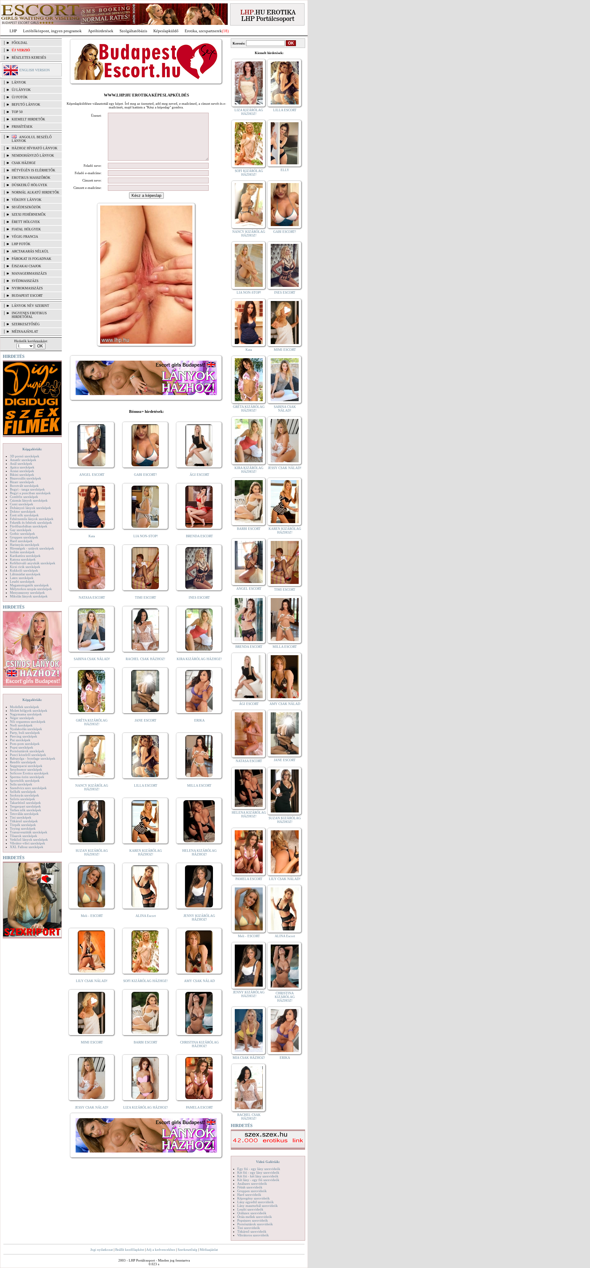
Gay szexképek (20, 530)
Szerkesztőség (187, 1249)
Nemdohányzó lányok (33, 155)
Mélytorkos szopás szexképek (31, 589)
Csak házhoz (24, 163)
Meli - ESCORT (92, 916)
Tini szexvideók (248, 1228)
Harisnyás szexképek (24, 544)
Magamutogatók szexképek (29, 585)
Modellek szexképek (24, 707)
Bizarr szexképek (22, 482)
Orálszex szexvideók (251, 1213)
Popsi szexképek (21, 747)
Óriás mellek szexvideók (254, 1217)
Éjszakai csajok (26, 266)
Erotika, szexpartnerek (203, 31)
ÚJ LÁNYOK (21, 90)
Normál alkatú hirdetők (35, 192)
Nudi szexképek (21, 725)
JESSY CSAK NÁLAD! (91, 1107)
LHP (13, 31)
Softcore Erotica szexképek (29, 773)
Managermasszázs (29, 273)
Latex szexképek (21, 578)
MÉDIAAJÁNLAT (25, 331)
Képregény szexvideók (253, 1198)
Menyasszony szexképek (27, 592)
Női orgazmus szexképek (27, 721)
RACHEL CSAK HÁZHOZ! (145, 659)
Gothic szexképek (22, 533)
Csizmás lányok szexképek (29, 500)
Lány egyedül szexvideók (255, 1202)
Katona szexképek (23, 559)
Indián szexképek (22, 552)
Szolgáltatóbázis (133, 31)
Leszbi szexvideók (250, 1209)
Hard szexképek (21, 541)
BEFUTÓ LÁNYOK (26, 104)
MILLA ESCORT (199, 785)
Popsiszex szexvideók (252, 1220)
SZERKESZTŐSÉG (26, 324)
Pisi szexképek (20, 740)
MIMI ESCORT (92, 1042)
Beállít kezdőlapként (129, 1249)
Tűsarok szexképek (23, 836)
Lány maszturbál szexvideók (257, 1205)
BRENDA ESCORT (199, 536)
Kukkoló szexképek (24, 570)
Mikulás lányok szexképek (29, 596)
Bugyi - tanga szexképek (27, 489)
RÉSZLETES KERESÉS (29, 57)
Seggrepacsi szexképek (26, 766)
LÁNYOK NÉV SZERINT (30, 305)
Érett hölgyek (26, 222)
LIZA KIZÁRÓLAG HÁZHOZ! (145, 1107)
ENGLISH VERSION (34, 70)
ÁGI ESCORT (199, 474)
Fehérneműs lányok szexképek (31, 519)
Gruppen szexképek (24, 537)
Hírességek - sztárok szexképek (32, 548)
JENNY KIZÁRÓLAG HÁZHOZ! (199, 917)
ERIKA (199, 720)
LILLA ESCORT (145, 785)
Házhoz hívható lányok (34, 148)
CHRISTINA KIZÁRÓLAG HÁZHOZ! (199, 1044)
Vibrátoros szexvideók (253, 1235)
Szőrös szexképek (22, 799)
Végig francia (25, 236)
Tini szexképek (20, 817)
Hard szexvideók (249, 1194)
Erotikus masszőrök (31, 177)
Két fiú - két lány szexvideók (257, 1176)
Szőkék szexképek (23, 791)
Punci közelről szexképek (28, 755)
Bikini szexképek (22, 474)
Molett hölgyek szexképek (28, 710)
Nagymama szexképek (26, 714)
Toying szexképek (23, 828)
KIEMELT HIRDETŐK (28, 119)
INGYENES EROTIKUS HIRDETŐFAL (29, 315)
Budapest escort (27, 295)
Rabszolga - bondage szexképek (32, 758)
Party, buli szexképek (25, 732)
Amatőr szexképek (23, 460)
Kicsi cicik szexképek (25, 567)
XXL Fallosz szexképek (26, 847)
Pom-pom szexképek (25, 744)
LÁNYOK (19, 82)
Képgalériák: (32, 449)
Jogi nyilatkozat (101, 1249)
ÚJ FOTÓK (20, 97)
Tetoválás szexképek (24, 814)
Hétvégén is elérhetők (33, 170)
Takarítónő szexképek (25, 802)
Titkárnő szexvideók (251, 1231)
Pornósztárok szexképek (27, 751)
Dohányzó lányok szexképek (30, 508)
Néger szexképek (22, 718)
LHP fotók (21, 244)
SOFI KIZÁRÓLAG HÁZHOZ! (145, 981)
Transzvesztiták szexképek (28, 832)
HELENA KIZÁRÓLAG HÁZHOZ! (199, 852)
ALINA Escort (146, 916)
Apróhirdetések (100, 31)
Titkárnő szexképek (24, 821)
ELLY (285, 170)
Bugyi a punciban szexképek (30, 493)
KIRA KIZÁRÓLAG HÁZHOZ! (199, 659)
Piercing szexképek (23, 736)
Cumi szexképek (21, 504)
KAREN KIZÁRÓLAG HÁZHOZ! (145, 852)
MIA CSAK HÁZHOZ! (249, 1057)
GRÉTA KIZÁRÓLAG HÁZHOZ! (92, 722)
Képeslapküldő (166, 31)
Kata (91, 536)
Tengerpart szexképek (25, 806)
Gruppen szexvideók (252, 1191)
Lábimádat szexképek (25, 574)
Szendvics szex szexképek (28, 788)
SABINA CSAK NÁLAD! (92, 659)
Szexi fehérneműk (29, 214)
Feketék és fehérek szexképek (31, 522)
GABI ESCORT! (145, 474)
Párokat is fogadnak (31, 258)
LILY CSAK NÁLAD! (92, 981)
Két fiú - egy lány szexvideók (258, 1172)
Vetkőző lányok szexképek (29, 839)
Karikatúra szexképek (25, 556)
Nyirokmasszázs (27, 288)
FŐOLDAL (20, 43)
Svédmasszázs (25, 281)
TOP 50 (17, 112)
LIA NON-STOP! (145, 536)
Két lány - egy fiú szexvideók (258, 1180)
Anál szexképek (21, 463)
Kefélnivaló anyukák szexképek (32, 563)
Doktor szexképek (23, 511)
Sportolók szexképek (25, 780)
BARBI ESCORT (145, 1042)
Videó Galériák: (268, 1162)
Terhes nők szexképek (25, 810)
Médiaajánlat (209, 1249)
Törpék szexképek (23, 825)
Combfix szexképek (24, 497)
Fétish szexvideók (249, 1187)
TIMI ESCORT (145, 597)
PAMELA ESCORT (199, 1107)
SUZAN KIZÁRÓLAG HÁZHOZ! (92, 852)
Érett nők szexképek (24, 515)
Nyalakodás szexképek (26, 729)
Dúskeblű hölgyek (29, 185)
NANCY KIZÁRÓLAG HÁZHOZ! (91, 787)
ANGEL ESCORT (91, 474)
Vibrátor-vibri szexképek (27, 843)
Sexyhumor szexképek (26, 769)
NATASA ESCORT (92, 597)
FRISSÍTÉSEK (22, 126)
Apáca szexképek (22, 467)
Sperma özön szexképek (27, 777)
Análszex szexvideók (252, 1183)
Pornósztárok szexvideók (255, 1224)
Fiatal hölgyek (26, 229)
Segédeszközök (26, 207)
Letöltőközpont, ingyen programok (52, 31)
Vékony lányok (26, 200)
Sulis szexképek (21, 784)
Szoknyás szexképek (24, 795)
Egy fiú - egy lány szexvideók (258, 1169)
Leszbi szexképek (22, 581)
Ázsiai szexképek (22, 471)
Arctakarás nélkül (30, 251)
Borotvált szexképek (24, 485)
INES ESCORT (199, 597)
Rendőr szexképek (23, 762)
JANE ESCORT (145, 720)
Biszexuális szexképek (25, 478)
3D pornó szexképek (24, 456)
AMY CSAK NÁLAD (199, 981)
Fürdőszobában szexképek (28, 526)
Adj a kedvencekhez (160, 1249)
